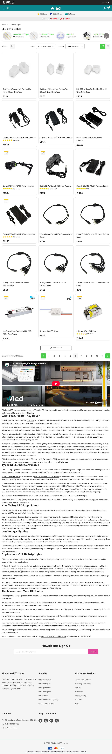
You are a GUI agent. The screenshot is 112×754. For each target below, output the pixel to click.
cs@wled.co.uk (11, 728)
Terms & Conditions (83, 680)
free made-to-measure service (79, 459)
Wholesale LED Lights (10, 410)
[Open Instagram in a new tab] (46, 721)
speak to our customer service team (86, 548)
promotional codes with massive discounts (59, 626)
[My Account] (105, 8)
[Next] (107, 355)
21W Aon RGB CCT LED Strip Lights (73, 496)
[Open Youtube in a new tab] (51, 721)
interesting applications (18, 562)
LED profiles (80, 500)
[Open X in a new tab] (57, 721)
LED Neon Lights (22, 502)
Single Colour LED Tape (11, 476)
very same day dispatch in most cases (27, 623)
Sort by (61, 46)
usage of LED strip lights (51, 588)
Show (33, 46)
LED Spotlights (44, 684)
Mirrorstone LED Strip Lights (13, 609)
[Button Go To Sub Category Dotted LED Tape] (33, 35)
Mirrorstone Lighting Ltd (83, 596)
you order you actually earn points (81, 630)
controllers (103, 500)
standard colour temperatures (46, 476)
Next (106, 36)
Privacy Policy (80, 695)
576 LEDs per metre (18, 525)
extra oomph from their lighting (87, 492)
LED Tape (30, 420)
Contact (78, 699)
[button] (19, 140)
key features (37, 427)
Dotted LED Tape (47, 34)
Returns (78, 688)
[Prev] (43, 355)
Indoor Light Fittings (46, 703)
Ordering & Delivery (83, 684)
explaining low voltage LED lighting (48, 548)
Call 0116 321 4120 (12, 724)
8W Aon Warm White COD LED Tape (41, 496)
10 (97, 356)
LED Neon (70, 34)
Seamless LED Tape (21, 34)
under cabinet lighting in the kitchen (56, 566)
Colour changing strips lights (13, 483)
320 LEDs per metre (94, 523)
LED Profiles (43, 695)
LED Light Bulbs (44, 688)
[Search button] (8, 8)
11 (102, 356)
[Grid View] (102, 46)
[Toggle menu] (4, 8)
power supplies (92, 500)
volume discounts (87, 626)
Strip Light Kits (99, 34)
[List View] (107, 46)
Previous (5, 36)
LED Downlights (44, 691)
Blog (77, 703)
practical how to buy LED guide (53, 636)
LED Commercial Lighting (48, 699)
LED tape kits (7, 502)
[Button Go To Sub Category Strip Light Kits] (87, 35)
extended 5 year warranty (46, 609)
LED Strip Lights (44, 680)
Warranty (79, 691)
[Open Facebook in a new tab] (40, 721)
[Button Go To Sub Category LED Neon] (60, 35)
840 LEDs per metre (55, 525)
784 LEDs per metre (35, 525)
